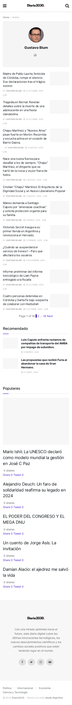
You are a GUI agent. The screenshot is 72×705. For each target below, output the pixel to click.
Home (6, 17)
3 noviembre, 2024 (35, 260)
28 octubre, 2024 (34, 284)
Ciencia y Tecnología (15, 692)
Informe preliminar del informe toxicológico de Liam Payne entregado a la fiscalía (23, 275)
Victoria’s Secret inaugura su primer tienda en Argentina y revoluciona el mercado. (21, 231)
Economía (44, 688)
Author (15, 17)
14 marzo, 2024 (31, 352)
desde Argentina (54, 697)
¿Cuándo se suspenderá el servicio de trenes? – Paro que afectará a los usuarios (23, 251)
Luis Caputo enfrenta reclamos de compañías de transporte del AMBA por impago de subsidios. (44, 343)
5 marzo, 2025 (32, 220)
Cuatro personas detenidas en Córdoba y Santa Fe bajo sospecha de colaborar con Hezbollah (25, 300)
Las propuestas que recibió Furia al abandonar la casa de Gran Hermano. (44, 363)
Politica (7, 688)
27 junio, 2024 (30, 372)
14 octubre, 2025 (34, 91)
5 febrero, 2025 (33, 240)
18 (44, 316)
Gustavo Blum (14, 91)
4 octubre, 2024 (33, 309)
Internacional (25, 688)
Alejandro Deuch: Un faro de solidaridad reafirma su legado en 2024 (34, 490)
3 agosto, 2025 (35, 147)
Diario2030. (18, 697)
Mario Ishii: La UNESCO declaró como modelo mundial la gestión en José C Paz (33, 457)
